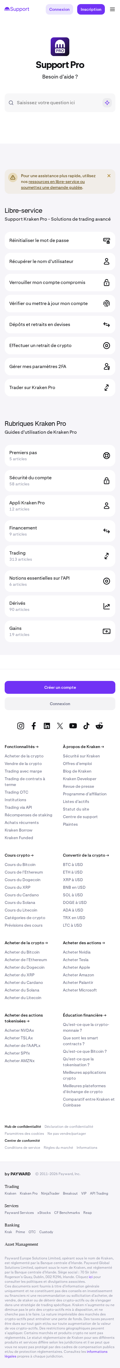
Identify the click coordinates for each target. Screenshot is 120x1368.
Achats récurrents (22, 822)
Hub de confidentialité (23, 1126)
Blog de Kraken (77, 771)
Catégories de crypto (25, 917)
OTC (32, 1232)
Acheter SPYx (17, 1053)
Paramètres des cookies (24, 1133)
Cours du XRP (17, 887)
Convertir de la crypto (86, 855)
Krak (8, 1232)
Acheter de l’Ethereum (26, 959)
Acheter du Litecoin (23, 997)
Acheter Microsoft (80, 990)
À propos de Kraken (83, 746)
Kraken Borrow (18, 830)
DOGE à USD (75, 902)
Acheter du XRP (19, 974)
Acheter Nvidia (77, 952)
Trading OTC (16, 792)
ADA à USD (73, 910)
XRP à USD (73, 879)
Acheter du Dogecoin (25, 967)
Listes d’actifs (76, 801)
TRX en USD (74, 917)
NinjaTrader (50, 1193)
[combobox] (57, 102)
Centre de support (80, 816)
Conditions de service (22, 1147)
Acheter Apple (76, 967)
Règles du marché (58, 1147)
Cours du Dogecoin (22, 879)
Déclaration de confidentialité (69, 1126)
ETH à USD (73, 872)
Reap (87, 1212)
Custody (46, 1232)
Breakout (70, 1193)
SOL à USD (73, 895)
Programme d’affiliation (85, 794)
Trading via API (18, 807)
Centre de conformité (22, 1140)
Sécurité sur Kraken (81, 756)
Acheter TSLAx (19, 1038)
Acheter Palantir (78, 982)
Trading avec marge (23, 771)
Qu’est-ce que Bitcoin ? (85, 1051)
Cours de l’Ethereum (24, 872)
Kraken (10, 1193)
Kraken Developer (79, 778)
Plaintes (70, 824)
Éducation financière (84, 1015)
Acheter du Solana (22, 990)
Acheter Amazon (78, 974)
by (18, 1174)
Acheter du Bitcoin (22, 952)
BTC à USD (73, 864)
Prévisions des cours (24, 925)
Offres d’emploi (77, 763)
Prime (20, 1232)
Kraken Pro (29, 1193)
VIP (84, 1193)
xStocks (44, 1212)
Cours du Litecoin (21, 910)
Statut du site (76, 809)
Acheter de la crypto (24, 756)
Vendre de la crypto (23, 763)
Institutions (15, 799)
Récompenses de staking (28, 815)
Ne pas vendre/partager (66, 1133)
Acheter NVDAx (19, 1030)
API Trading (99, 1193)
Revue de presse (78, 786)
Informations (87, 1147)
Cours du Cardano (22, 895)
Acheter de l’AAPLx (22, 1045)
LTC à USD (72, 925)
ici (91, 1277)
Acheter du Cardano (24, 982)
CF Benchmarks (67, 1212)
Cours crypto (19, 855)
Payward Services (19, 1212)
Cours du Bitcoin (20, 864)
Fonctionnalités (21, 746)
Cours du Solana (20, 902)
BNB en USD (74, 887)
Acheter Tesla (76, 959)
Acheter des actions (84, 942)
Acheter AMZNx (20, 1060)
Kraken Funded (19, 837)
